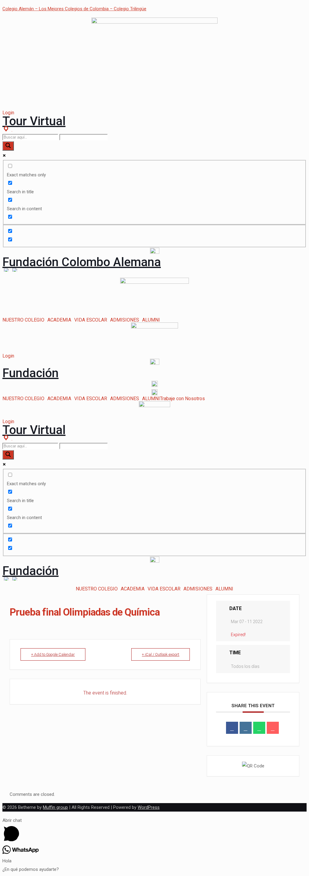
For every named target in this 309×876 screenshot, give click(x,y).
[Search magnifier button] (8, 146)
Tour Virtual (33, 121)
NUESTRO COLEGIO (23, 320)
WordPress (149, 807)
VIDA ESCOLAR (90, 320)
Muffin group (55, 807)
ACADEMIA (59, 320)
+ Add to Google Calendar (53, 654)
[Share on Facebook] (232, 728)
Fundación (30, 373)
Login (8, 112)
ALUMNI (151, 320)
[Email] (273, 728)
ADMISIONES (124, 320)
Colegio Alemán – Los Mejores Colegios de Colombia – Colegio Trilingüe (74, 8)
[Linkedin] (246, 728)
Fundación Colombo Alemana (81, 262)
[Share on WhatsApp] (259, 728)
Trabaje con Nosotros (182, 398)
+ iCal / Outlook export (160, 654)
